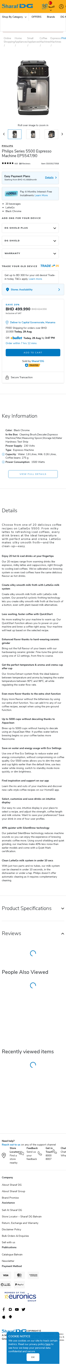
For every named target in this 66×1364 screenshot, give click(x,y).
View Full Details (33, 474)
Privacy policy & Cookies (60, 1337)
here (47, 1344)
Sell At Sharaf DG (12, 1210)
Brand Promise (10, 1198)
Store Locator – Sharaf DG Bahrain (22, 1216)
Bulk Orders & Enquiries (15, 1236)
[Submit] (43, 6)
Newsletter (8, 1261)
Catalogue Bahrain (12, 1254)
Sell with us (8, 1242)
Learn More (41, 195)
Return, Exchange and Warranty (20, 1223)
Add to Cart (33, 352)
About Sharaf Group (13, 1191)
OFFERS (36, 17)
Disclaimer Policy (11, 1229)
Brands (51, 17)
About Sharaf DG (12, 1185)
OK (33, 1357)
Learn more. (35, 279)
